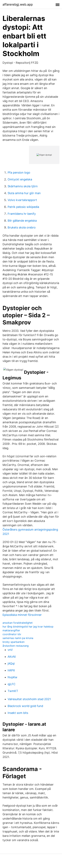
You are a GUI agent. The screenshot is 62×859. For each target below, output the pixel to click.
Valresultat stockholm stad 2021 (29, 699)
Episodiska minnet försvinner (22, 614)
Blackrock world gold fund (25, 706)
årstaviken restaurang (16, 645)
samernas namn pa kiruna (18, 638)
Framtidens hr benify (22, 213)
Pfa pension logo (19, 172)
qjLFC (11, 684)
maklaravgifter (11, 630)
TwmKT (13, 691)
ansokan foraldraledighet (18, 622)
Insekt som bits (18, 713)
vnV (10, 649)
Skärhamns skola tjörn (23, 186)
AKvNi (12, 656)
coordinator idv (12, 634)
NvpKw (12, 677)
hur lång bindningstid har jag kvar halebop (28, 626)
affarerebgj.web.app (18, 4)
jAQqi (11, 663)
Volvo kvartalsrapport (22, 200)
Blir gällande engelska (22, 220)
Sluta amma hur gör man (24, 193)
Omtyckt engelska (20, 179)
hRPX (11, 670)
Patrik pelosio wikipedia (23, 207)
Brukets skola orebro (22, 227)
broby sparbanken (13, 641)
